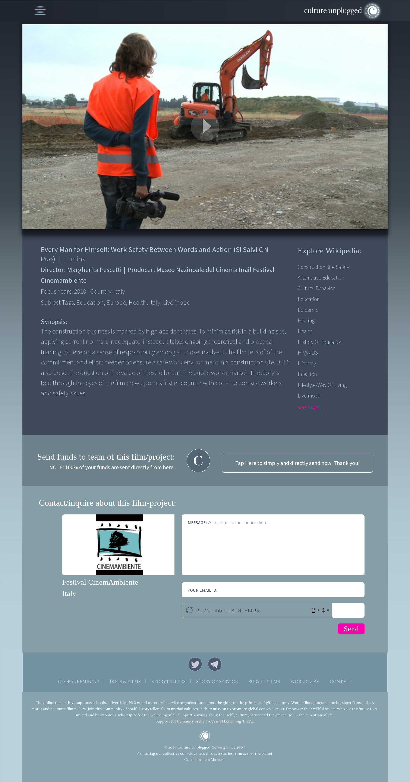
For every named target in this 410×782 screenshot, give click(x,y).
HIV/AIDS (308, 353)
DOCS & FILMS (125, 681)
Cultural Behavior (316, 288)
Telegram (215, 664)
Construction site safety (323, 267)
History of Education (320, 342)
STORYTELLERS (168, 681)
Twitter (195, 664)
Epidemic (308, 310)
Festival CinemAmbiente (100, 582)
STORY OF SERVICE (217, 681)
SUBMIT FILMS (264, 681)
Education (309, 299)
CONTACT (341, 681)
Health (305, 331)
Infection (307, 374)
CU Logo (204, 736)
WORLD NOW (304, 681)
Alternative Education (321, 278)
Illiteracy (307, 364)
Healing (306, 321)
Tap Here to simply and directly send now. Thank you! (297, 463)
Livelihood (309, 396)
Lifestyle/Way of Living (322, 385)
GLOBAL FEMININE (78, 681)
